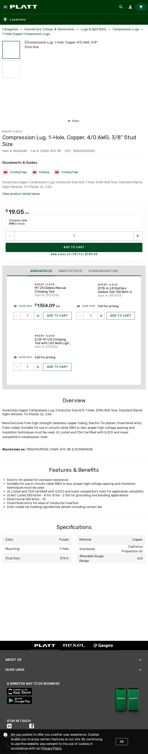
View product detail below (21, 194)
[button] (11, 50)
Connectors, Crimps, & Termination (49, 29)
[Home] (24, 7)
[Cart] (141, 7)
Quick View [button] (25, 305)
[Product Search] (121, 7)
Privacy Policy (52, 748)
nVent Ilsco (12, 131)
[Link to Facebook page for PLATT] (40, 726)
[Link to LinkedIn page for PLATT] (18, 726)
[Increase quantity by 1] (137, 235)
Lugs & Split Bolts (93, 29)
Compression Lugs (126, 29)
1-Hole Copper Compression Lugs (26, 34)
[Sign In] (130, 7)
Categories (10, 29)
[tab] (41, 271)
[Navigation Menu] (5, 7)
